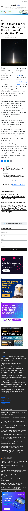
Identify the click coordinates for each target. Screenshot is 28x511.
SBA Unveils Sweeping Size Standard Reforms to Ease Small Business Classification (14, 462)
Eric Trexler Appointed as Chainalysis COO (13, 434)
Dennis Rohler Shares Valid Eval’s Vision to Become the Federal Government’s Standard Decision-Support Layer (14, 209)
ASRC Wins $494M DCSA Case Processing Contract (13, 417)
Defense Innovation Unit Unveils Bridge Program (12, 466)
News (2, 203)
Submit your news (5, 402)
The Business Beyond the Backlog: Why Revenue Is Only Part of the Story (12, 451)
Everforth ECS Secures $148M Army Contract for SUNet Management (14, 426)
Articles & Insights (5, 399)
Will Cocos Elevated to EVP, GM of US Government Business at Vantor (12, 446)
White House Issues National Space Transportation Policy (11, 475)
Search (24, 223)
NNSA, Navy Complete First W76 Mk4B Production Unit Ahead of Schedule (12, 483)
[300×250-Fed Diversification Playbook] (13, 501)
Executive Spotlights (19, 202)
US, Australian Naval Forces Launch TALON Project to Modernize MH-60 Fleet (13, 488)
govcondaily (7, 458)
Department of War (12, 194)
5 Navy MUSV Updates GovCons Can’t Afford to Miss (13, 198)
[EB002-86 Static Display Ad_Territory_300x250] (12, 288)
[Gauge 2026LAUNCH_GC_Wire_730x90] (14, 12)
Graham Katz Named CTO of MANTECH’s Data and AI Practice (13, 413)
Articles (3, 194)
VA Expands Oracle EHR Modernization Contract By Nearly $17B (12, 442)
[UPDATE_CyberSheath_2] (12, 336)
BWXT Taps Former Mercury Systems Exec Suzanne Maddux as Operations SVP (13, 430)
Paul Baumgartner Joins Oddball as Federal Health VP (13, 422)
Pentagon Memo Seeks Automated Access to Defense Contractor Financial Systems (14, 470)
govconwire (7, 409)
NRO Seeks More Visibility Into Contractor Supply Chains (13, 479)
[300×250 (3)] (12, 265)
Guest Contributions (6, 400)
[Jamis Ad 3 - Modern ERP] (12, 312)
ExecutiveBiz (4, 356)
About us (3, 397)
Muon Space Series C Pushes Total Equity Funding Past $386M (13, 438)
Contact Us (3, 403)
